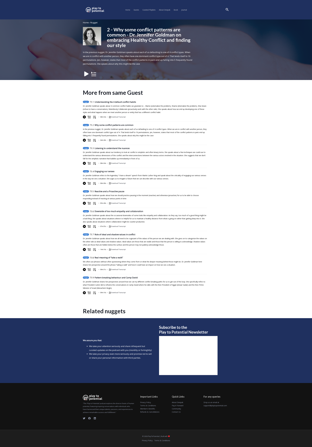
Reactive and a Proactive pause (109, 191)
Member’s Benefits (147, 409)
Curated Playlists (149, 10)
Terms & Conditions (148, 405)
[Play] (84, 117)
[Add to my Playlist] (94, 117)
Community (176, 409)
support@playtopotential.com (215, 405)
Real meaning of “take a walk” (109, 257)
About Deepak (164, 10)
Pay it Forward (177, 405)
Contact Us (176, 412)
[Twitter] (84, 418)
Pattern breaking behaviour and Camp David (116, 277)
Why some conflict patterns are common (114, 125)
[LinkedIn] (95, 418)
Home (127, 10)
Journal (184, 10)
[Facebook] (89, 418)
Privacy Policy (145, 402)
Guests (136, 10)
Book (176, 10)
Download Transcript (118, 117)
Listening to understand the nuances (112, 148)
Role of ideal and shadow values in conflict (115, 234)
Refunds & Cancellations (149, 412)
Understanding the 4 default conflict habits (115, 102)
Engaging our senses (104, 171)
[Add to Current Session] (89, 117)
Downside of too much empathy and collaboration (119, 211)
